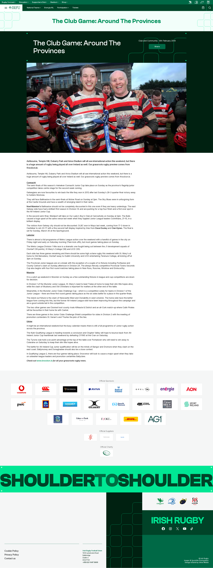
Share (157, 47)
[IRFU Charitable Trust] (106, 453)
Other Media (204, 562)
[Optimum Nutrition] (143, 404)
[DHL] (131, 419)
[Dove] (167, 404)
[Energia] (167, 389)
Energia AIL (49, 8)
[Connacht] (190, 2)
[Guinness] (70, 389)
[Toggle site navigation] (4, 7)
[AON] (191, 389)
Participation (62, 8)
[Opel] (143, 389)
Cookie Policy (11, 551)
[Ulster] (208, 2)
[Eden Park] (82, 419)
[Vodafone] (21, 389)
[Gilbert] (94, 404)
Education (23, 2)
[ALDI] (46, 404)
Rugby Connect (8, 2)
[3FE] (90, 437)
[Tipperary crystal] (106, 437)
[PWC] (21, 404)
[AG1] (155, 419)
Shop (64, 2)
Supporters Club (39, 2)
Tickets (75, 8)
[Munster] (202, 2)
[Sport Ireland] (191, 404)
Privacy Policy (11, 554)
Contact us (10, 558)
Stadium (53, 2)
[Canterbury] (46, 389)
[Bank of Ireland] (118, 389)
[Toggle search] (209, 7)
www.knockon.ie (44, 361)
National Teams (33, 8)
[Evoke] (106, 419)
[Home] (14, 7)
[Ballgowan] (58, 419)
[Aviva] (94, 389)
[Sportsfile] (122, 437)
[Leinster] (196, 2)
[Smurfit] (118, 404)
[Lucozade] (70, 404)
